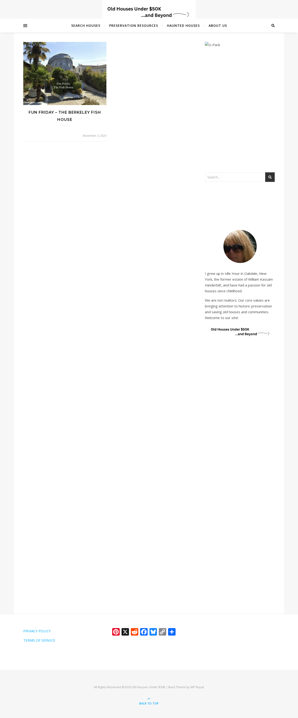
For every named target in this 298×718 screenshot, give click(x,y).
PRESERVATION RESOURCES (133, 25)
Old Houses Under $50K (148, 687)
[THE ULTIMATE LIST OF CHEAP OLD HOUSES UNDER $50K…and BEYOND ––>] (149, 12)
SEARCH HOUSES (85, 25)
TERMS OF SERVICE (39, 640)
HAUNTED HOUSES (183, 25)
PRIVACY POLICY (37, 631)
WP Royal (197, 687)
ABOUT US (218, 25)
